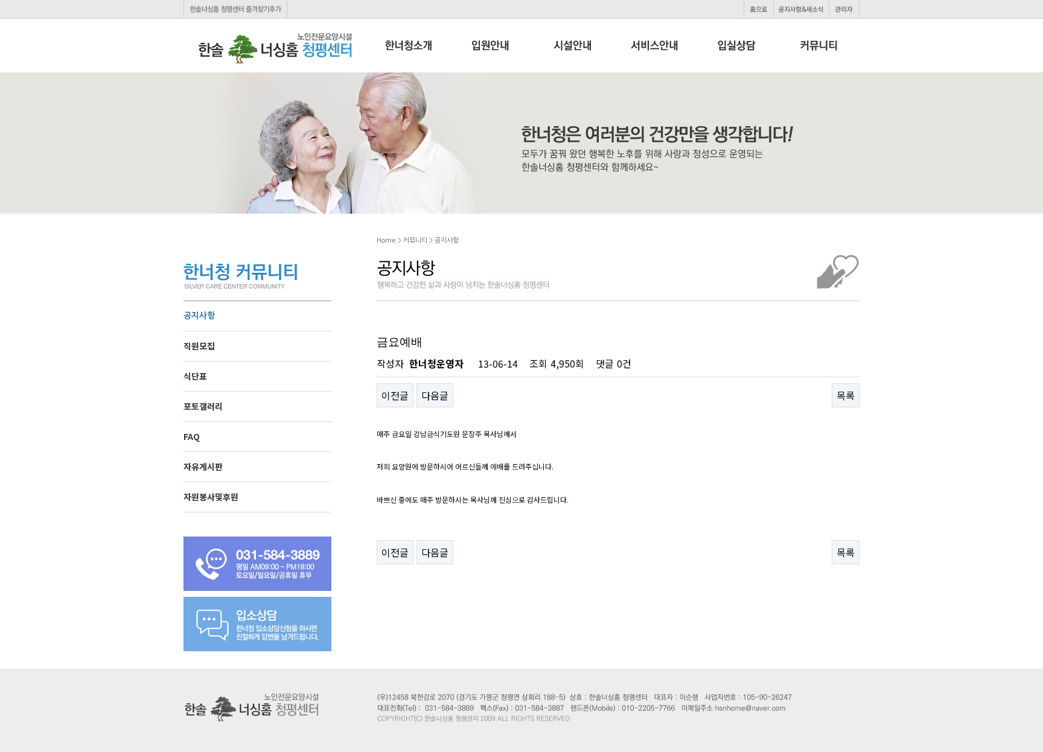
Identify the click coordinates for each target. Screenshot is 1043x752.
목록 (846, 395)
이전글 (395, 395)
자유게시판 (203, 466)
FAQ (191, 436)
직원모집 (199, 346)
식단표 (195, 376)
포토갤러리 (203, 406)
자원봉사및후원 (210, 497)
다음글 (434, 395)
